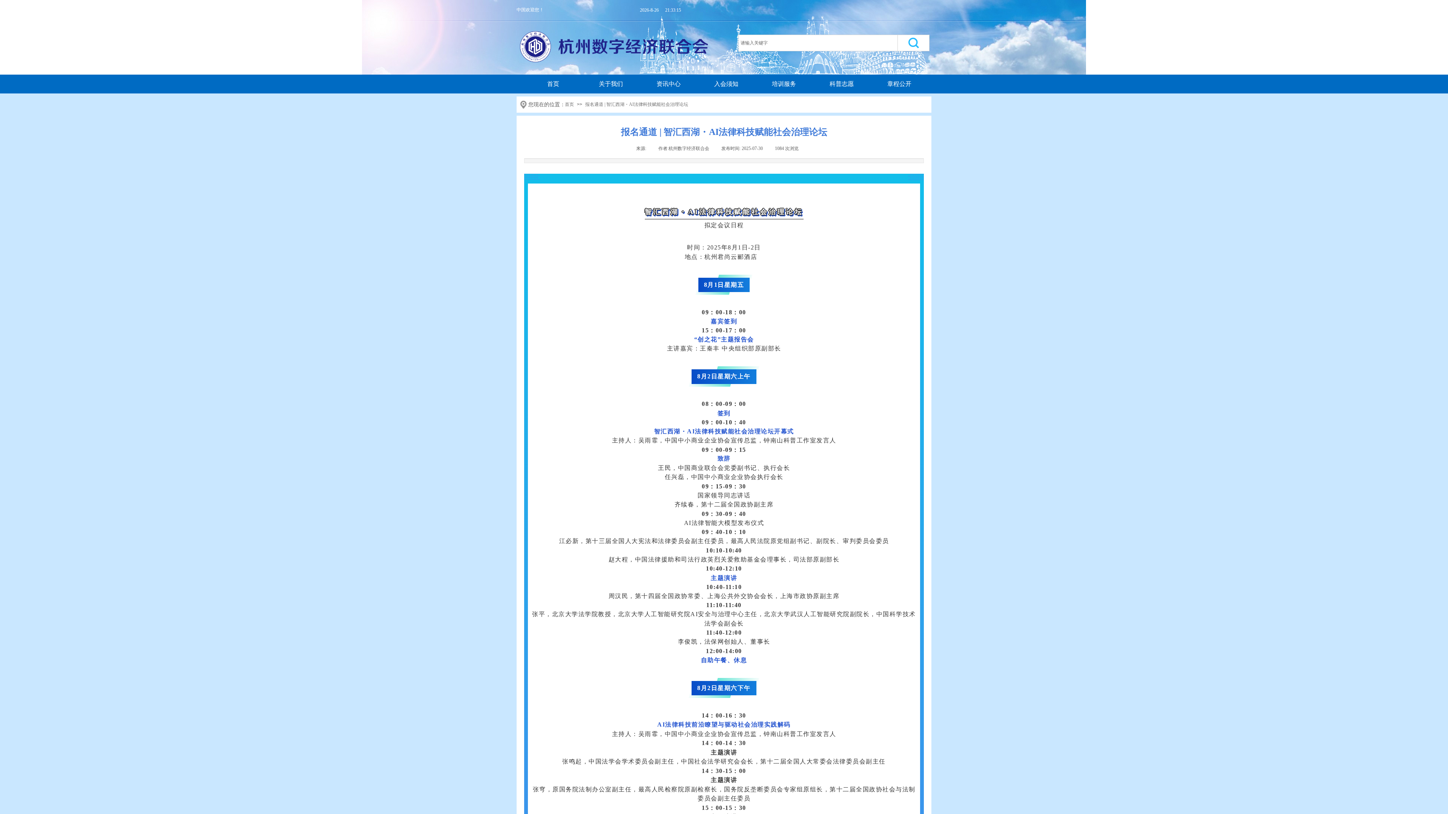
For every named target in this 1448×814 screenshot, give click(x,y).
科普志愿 (842, 84)
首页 (553, 84)
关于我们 (611, 84)
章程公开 (899, 84)
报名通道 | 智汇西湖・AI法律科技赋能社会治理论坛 (636, 104)
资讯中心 (669, 84)
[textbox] (818, 43)
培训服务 (784, 84)
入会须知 (726, 84)
